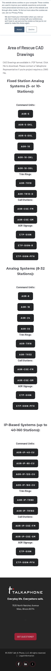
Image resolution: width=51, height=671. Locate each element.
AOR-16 (25, 307)
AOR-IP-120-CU (25, 474)
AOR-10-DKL (25, 157)
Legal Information (26, 655)
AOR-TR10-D (25, 193)
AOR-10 (25, 146)
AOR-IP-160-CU (25, 485)
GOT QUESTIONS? (25, 636)
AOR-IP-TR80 (25, 500)
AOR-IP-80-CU (25, 463)
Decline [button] (31, 29)
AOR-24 (25, 317)
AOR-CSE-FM (25, 208)
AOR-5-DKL (25, 124)
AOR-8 (25, 296)
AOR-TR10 (25, 183)
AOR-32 (25, 328)
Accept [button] (19, 29)
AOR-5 (25, 113)
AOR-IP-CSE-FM (26, 525)
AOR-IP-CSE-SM (26, 536)
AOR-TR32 (25, 354)
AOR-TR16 (25, 343)
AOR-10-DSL (25, 168)
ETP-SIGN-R (25, 245)
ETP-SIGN (25, 234)
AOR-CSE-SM (25, 219)
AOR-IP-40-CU (25, 452)
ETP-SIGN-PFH (25, 256)
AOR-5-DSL (25, 135)
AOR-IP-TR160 (25, 510)
